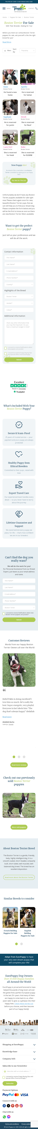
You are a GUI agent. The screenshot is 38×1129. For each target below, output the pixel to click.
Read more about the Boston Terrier (19, 877)
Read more (7, 717)
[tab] (14, 757)
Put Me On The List (19, 180)
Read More (7, 42)
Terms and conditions (12, 1124)
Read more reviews (19, 765)
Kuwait (11, 724)
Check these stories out (23, 1003)
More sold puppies (19, 827)
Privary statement (27, 1124)
